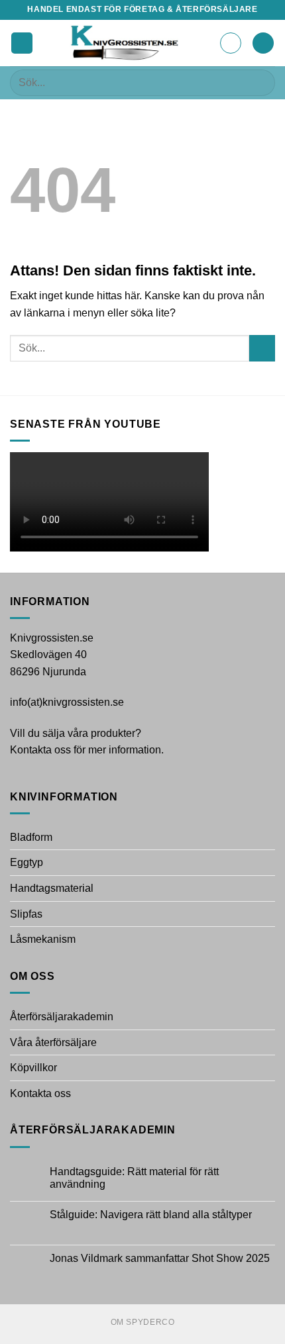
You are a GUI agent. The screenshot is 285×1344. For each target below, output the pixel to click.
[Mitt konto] (230, 43)
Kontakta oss (40, 1093)
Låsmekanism (43, 939)
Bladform (31, 837)
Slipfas (26, 914)
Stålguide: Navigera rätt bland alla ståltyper (151, 1214)
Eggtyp (26, 862)
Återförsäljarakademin (61, 1016)
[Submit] (259, 82)
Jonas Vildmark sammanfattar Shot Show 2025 (160, 1258)
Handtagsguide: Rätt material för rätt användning (134, 1178)
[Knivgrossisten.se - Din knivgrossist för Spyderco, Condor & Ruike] (126, 43)
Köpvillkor (33, 1067)
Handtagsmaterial (51, 888)
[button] (21, 43)
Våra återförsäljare (53, 1042)
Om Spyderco (143, 1322)
